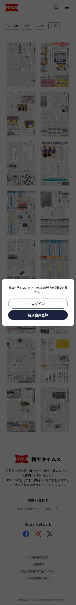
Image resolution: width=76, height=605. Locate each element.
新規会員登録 (38, 314)
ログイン (38, 303)
